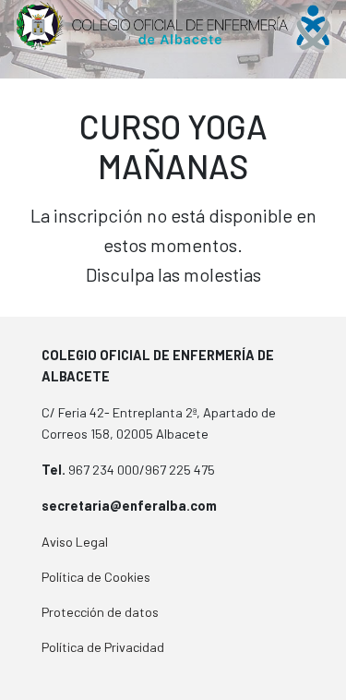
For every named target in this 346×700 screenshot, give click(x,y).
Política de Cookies (96, 577)
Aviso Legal (75, 541)
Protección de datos (100, 612)
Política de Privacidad (103, 647)
